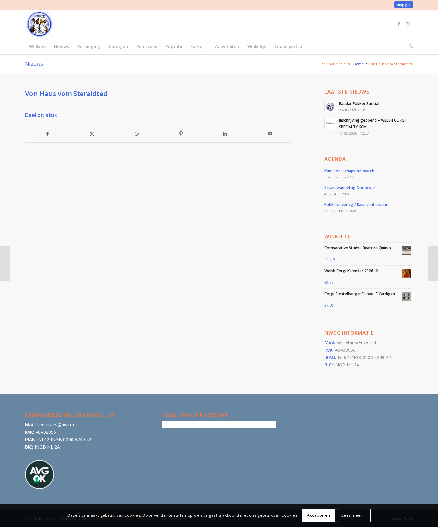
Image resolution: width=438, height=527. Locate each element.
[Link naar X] (408, 24)
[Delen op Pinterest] (181, 133)
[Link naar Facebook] (398, 24)
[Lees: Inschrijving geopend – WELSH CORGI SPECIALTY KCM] (330, 123)
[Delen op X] (92, 133)
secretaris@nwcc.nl (356, 342)
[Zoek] (409, 46)
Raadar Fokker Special (359, 103)
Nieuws (34, 63)
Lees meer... (353, 515)
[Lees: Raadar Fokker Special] (330, 106)
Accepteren (318, 515)
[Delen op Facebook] (47, 133)
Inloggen (404, 4)
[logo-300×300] (39, 24)
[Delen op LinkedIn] (225, 133)
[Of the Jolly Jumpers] (5, 263)
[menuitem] (402, 4)
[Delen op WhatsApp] (136, 133)
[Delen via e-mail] (270, 133)
